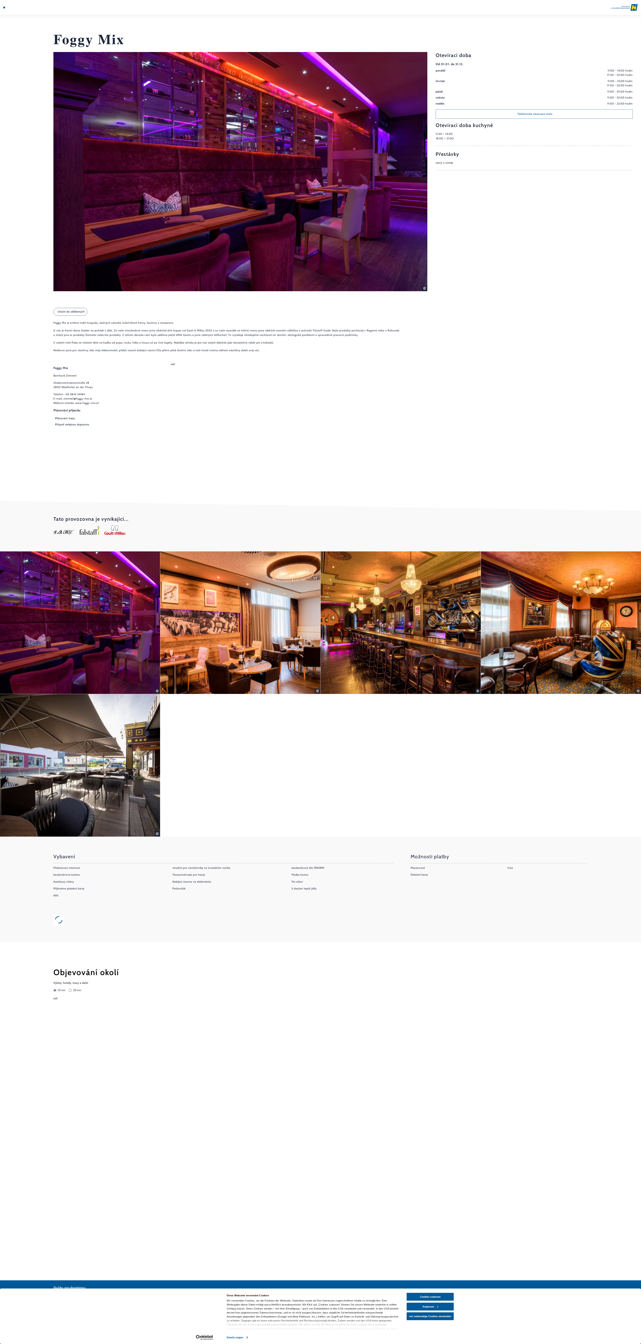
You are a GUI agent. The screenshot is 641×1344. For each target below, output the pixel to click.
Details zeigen (235, 1337)
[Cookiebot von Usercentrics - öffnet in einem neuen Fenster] (204, 1337)
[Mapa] (13, 7)
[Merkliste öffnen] (18, 7)
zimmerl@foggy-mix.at (77, 398)
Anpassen (428, 1306)
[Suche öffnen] (23, 7)
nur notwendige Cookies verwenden (430, 1316)
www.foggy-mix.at (87, 403)
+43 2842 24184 (75, 394)
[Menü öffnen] (4, 7)
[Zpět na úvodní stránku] (624, 7)
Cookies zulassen (430, 1296)
